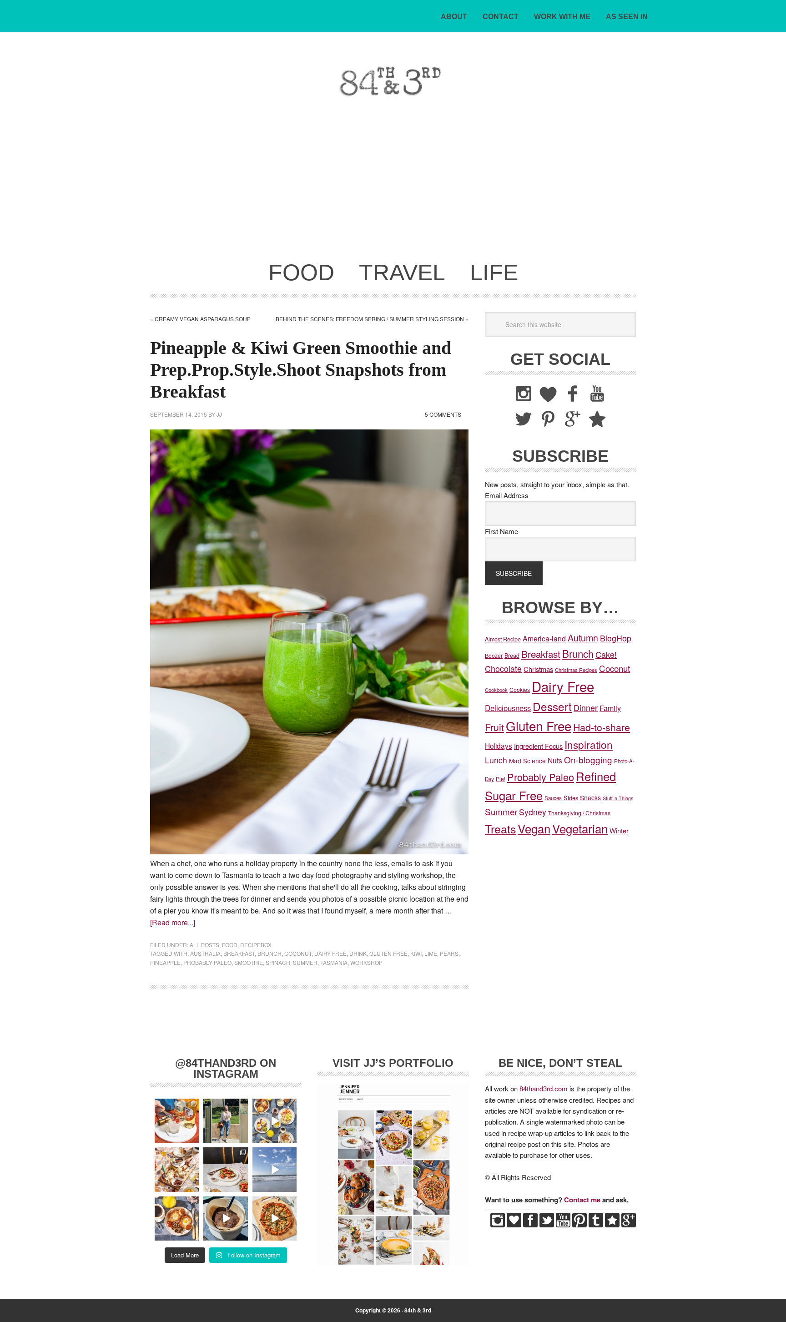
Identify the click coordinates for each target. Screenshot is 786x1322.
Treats (500, 828)
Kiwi (416, 953)
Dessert (552, 706)
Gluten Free (388, 953)
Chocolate (503, 668)
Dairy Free (330, 953)
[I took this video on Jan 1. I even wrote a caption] (274, 1169)
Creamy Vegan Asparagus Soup (203, 319)
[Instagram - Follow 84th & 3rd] (497, 1224)
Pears (449, 953)
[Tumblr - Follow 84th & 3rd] (596, 1224)
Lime (430, 953)
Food (229, 945)
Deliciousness (508, 707)
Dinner (586, 707)
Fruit (494, 727)
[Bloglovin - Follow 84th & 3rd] (514, 1224)
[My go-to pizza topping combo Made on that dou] (274, 1218)
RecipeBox (256, 945)
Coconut (298, 953)
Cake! (606, 654)
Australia (205, 953)
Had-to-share (601, 727)
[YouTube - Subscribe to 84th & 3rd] (563, 1224)
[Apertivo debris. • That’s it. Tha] (177, 1169)
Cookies (519, 689)
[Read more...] (172, 922)
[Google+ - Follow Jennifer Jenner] (628, 1224)
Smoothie (248, 962)
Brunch (269, 953)
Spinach (278, 962)
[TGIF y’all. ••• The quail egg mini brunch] (274, 1121)
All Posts (204, 945)
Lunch (496, 760)
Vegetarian (580, 828)
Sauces (553, 798)
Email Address (507, 495)
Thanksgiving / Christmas (579, 813)
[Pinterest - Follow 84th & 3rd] (579, 1224)
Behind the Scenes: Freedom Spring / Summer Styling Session (370, 319)
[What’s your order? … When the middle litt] (177, 1218)
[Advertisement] (393, 185)
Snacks (590, 797)
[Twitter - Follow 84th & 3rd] (546, 1224)
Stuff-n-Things (618, 798)
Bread (511, 655)
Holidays (498, 746)
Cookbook (496, 689)
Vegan (534, 828)
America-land (544, 638)
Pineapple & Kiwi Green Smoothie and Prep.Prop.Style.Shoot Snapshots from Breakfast (300, 370)
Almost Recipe (503, 639)
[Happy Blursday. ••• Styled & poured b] (225, 1218)
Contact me (582, 1200)
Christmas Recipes (576, 669)
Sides (571, 797)
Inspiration (588, 744)
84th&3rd (213, 81)
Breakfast (239, 953)
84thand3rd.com (543, 1088)
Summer (305, 962)
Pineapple (165, 962)
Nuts (555, 760)
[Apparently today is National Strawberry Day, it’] (225, 1169)
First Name (501, 531)
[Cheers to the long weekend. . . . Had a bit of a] (177, 1121)
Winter (619, 830)
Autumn (583, 637)
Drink (358, 953)
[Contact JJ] (612, 1224)
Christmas (538, 669)
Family (610, 707)
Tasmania (334, 962)
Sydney (532, 811)
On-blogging (588, 759)
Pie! (500, 778)
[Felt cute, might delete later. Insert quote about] (225, 1121)
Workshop (366, 962)
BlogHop (615, 638)
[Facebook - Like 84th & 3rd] (530, 1224)
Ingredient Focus (538, 746)
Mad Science (527, 760)
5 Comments (443, 414)
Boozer (494, 655)
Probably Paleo (207, 962)
